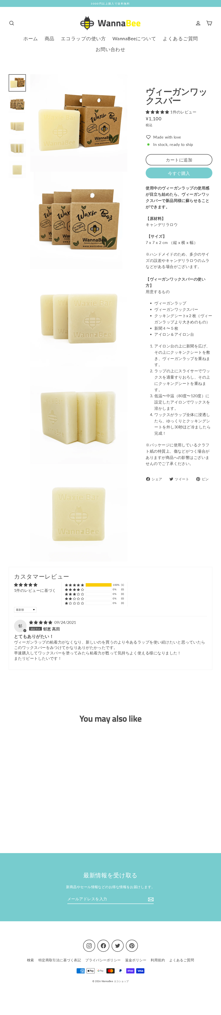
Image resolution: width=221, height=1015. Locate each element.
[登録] (150, 899)
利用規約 (158, 960)
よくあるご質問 (180, 38)
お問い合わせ (111, 49)
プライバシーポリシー (103, 960)
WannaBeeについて (134, 38)
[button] (158, 112)
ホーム (30, 38)
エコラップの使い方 (83, 38)
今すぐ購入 (179, 173)
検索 (30, 960)
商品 (49, 38)
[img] (41, 622)
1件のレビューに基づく (35, 590)
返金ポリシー (136, 960)
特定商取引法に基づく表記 (59, 960)
